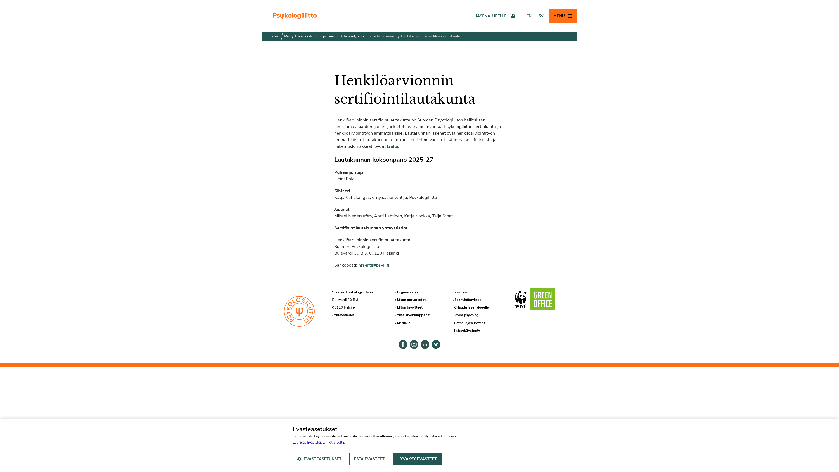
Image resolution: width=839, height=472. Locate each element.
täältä (392, 146)
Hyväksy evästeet (417, 459)
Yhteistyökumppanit (413, 315)
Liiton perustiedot (411, 299)
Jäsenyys (460, 292)
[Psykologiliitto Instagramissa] (414, 344)
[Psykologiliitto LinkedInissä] (425, 344)
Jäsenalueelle (491, 16)
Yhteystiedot (344, 315)
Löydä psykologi (466, 315)
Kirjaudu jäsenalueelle (471, 307)
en (529, 15)
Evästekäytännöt (466, 330)
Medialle (404, 323)
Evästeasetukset (322, 459)
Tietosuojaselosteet (469, 323)
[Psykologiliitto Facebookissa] (403, 344)
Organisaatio (407, 292)
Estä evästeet (369, 459)
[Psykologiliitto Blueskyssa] (436, 344)
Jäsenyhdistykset (467, 299)
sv (541, 15)
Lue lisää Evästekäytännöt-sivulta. (319, 442)
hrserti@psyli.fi (373, 265)
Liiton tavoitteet (410, 307)
